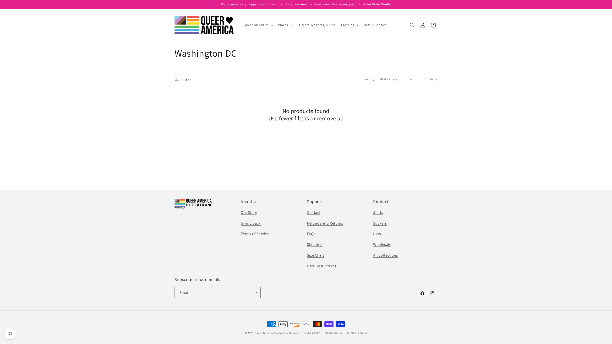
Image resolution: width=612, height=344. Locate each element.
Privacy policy (333, 332)
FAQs (311, 233)
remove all (330, 118)
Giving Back (251, 223)
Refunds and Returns (325, 223)
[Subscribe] (255, 292)
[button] (258, 25)
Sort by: (369, 79)
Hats (377, 233)
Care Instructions (321, 265)
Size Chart (315, 255)
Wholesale (382, 244)
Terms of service (357, 332)
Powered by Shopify (285, 333)
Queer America (264, 333)
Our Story (249, 212)
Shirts (378, 212)
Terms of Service (255, 233)
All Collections (385, 255)
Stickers (380, 223)
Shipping (314, 244)
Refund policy (311, 332)
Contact (313, 212)
